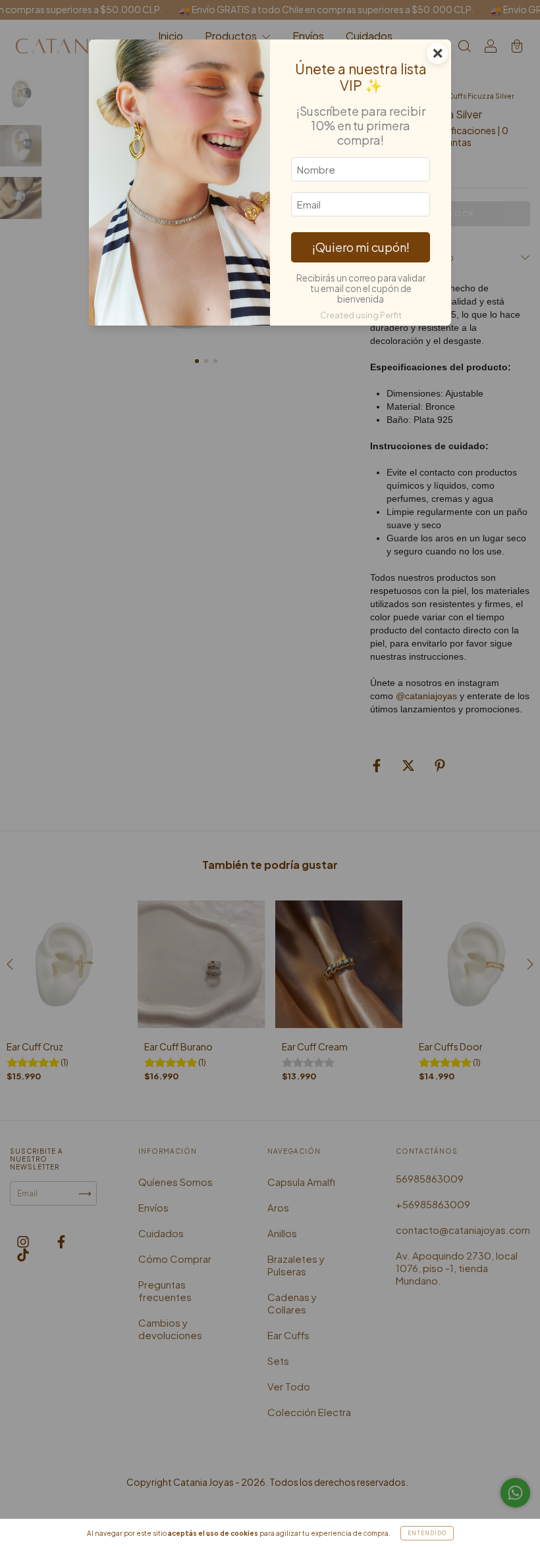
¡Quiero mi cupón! (361, 247)
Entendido (427, 1533)
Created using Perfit (361, 315)
